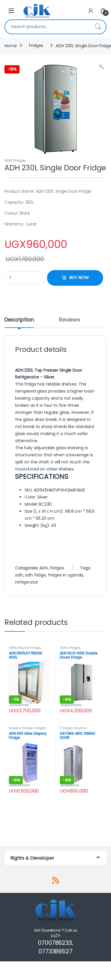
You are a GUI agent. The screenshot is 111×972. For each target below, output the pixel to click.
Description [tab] (19, 320)
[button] (101, 67)
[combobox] (47, 27)
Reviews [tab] (69, 320)
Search (97, 27)
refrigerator (26, 582)
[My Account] (91, 10)
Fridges (36, 45)
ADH (8, 160)
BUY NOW (79, 277)
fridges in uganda (65, 575)
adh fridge (35, 575)
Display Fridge (29, 647)
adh (19, 575)
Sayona (80, 728)
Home (10, 45)
